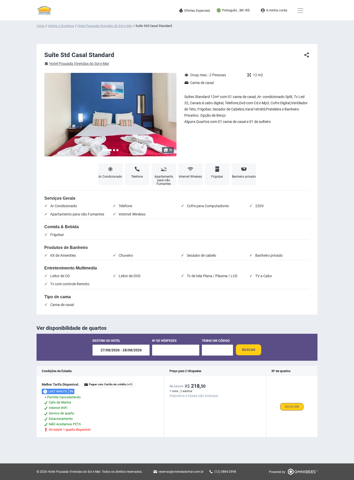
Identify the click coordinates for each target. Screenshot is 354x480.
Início (41, 26)
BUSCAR (248, 350)
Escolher (292, 406)
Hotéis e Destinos (61, 26)
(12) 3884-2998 (225, 472)
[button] (107, 150)
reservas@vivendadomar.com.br (181, 472)
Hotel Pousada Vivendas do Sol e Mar (104, 26)
